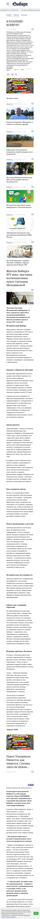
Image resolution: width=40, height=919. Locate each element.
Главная (8, 15)
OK (36, 913)
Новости (16, 15)
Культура (24, 15)
